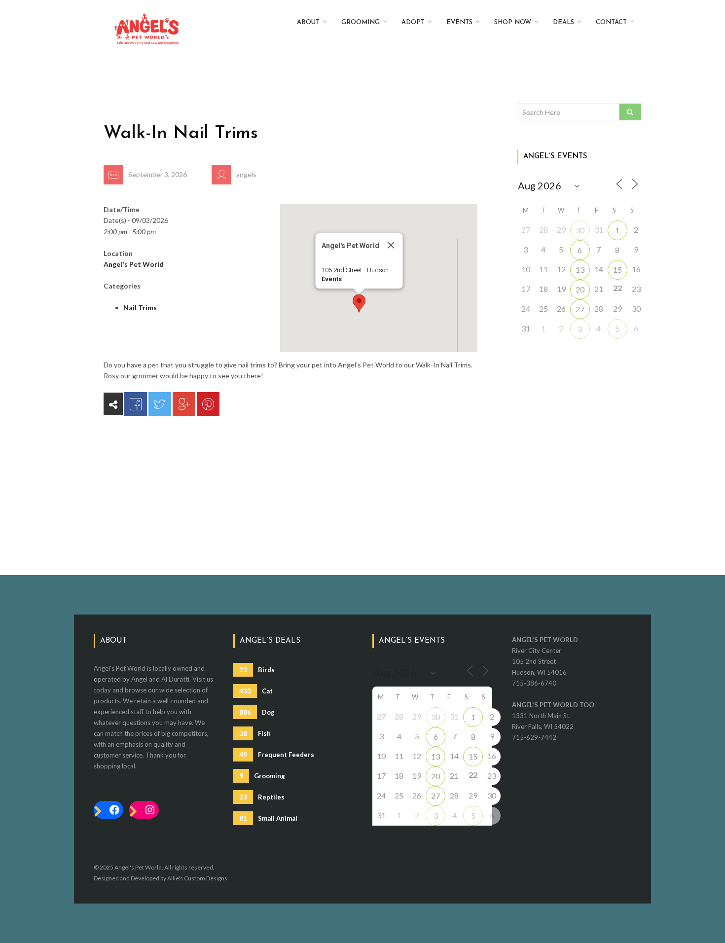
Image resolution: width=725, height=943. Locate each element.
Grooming (360, 22)
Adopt (413, 22)
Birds (257, 669)
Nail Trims (140, 307)
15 (617, 269)
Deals (563, 22)
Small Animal (268, 818)
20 (580, 289)
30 (580, 230)
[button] (359, 303)
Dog (257, 712)
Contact (611, 22)
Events (459, 22)
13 (580, 269)
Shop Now (512, 22)
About (308, 22)
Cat (256, 691)
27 (580, 309)
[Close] (390, 245)
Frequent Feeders (276, 754)
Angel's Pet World (134, 264)
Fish (255, 733)
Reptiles (262, 797)
